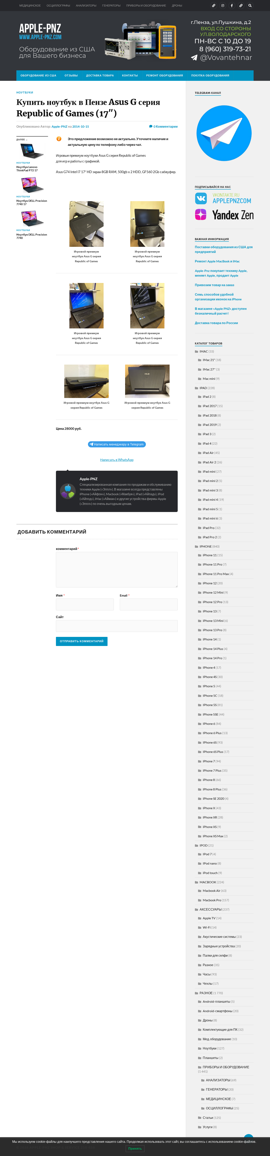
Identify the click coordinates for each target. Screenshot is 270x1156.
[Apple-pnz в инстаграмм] (222, 5)
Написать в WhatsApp (116, 460)
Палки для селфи (215, 955)
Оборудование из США (38, 75)
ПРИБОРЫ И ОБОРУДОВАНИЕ (146, 5)
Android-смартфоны (217, 1011)
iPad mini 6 (210, 518)
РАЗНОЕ (206, 993)
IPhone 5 (209, 686)
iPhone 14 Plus (213, 649)
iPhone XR (210, 817)
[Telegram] (241, 5)
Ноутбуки (24, 92)
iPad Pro (208, 528)
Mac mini (209, 378)
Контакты (130, 75)
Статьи (208, 1117)
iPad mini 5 (210, 509)
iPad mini (209, 471)
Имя (60, 595)
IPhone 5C (210, 695)
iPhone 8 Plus (212, 789)
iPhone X (209, 808)
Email (124, 595)
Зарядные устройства (219, 946)
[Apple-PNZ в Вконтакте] (213, 5)
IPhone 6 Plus (212, 733)
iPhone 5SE (210, 714)
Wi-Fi (207, 927)
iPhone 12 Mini (213, 592)
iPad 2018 (210, 415)
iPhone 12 (210, 583)
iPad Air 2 (209, 462)
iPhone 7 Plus (212, 770)
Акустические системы (219, 936)
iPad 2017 (210, 406)
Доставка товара (100, 75)
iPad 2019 (210, 424)
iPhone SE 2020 (213, 798)
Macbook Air (211, 890)
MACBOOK (208, 882)
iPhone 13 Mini (213, 620)
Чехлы (207, 983)
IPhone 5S (210, 705)
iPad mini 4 (210, 499)
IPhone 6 (209, 723)
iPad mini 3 (210, 490)
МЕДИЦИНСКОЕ (30, 5)
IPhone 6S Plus (213, 751)
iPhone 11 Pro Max (216, 574)
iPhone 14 (210, 639)
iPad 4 (207, 443)
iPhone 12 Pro (212, 602)
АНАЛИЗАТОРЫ (86, 5)
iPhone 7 (209, 761)
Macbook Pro (212, 900)
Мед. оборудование (217, 1039)
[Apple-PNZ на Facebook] (231, 5)
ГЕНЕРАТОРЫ (111, 5)
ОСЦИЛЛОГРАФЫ (58, 5)
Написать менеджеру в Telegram (118, 444)
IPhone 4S (210, 677)
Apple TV (209, 918)
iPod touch (210, 873)
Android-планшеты (216, 1001)
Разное (208, 965)
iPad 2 (207, 396)
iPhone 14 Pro (212, 658)
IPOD (204, 845)
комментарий (67, 548)
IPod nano (210, 863)
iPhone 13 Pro (212, 630)
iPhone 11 (210, 555)
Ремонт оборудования (164, 75)
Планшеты (210, 1058)
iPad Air (208, 452)
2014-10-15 (80, 126)
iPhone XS (210, 827)
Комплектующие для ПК (220, 1029)
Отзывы (71, 75)
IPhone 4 (209, 667)
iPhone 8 (209, 780)
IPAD (203, 388)
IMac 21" (209, 360)
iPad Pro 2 (210, 537)
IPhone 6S (210, 742)
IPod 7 (207, 854)
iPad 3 (207, 434)
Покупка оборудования (210, 75)
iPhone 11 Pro (212, 564)
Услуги (207, 1127)
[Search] (250, 5)
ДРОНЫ (177, 5)
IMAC (204, 351)
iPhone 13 (210, 611)
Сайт (60, 617)
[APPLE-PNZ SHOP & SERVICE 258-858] (135, 40)
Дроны (208, 1020)
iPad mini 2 (210, 481)
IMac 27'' (209, 369)
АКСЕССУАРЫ (211, 909)
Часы (207, 974)
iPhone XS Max (213, 836)
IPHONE (206, 546)
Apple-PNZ (59, 126)
